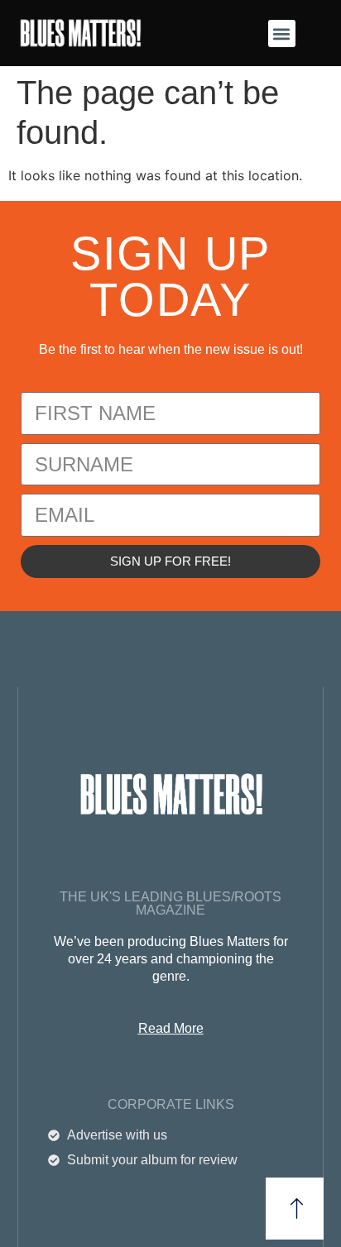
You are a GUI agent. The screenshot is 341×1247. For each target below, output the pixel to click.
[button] (281, 33)
